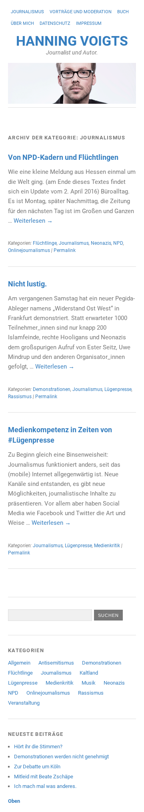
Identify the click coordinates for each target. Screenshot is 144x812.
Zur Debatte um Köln (37, 767)
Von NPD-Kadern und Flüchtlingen (63, 157)
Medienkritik (107, 545)
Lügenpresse (118, 389)
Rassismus (20, 396)
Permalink (65, 250)
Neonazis (101, 243)
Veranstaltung (24, 703)
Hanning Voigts (72, 41)
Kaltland (89, 673)
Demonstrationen (51, 389)
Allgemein (19, 663)
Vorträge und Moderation (81, 11)
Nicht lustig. (27, 284)
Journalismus (27, 11)
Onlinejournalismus (29, 250)
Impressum (89, 23)
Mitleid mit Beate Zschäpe (43, 777)
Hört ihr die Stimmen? (38, 746)
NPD (118, 243)
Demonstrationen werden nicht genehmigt (61, 757)
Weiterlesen (33, 220)
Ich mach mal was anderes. (45, 786)
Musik (89, 683)
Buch (123, 11)
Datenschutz (55, 23)
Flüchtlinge (45, 243)
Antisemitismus (56, 663)
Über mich (22, 23)
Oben (14, 801)
